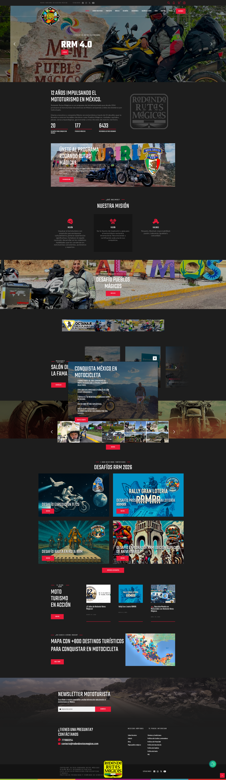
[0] (179, 3)
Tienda (171, 11)
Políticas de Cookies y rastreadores (158, 738)
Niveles (117, 11)
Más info (113, 293)
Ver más (113, 447)
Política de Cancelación (154, 745)
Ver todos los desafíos (113, 570)
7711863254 (67, 740)
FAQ (148, 754)
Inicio (87, 11)
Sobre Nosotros (97, 11)
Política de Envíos (153, 751)
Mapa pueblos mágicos (134, 745)
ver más (48, 511)
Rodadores (135, 11)
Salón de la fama (146, 11)
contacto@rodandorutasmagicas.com (79, 743)
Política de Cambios (153, 748)
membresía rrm (66, 179)
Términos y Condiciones (154, 735)
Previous (14, 44)
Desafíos (125, 11)
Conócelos (58, 385)
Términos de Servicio (94, 775)
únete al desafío (81, 420)
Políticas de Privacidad (154, 742)
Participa (109, 11)
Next (211, 44)
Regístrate (180, 11)
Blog (156, 11)
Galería (163, 11)
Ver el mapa (57, 662)
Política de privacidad (71, 775)
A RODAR (54, 52)
